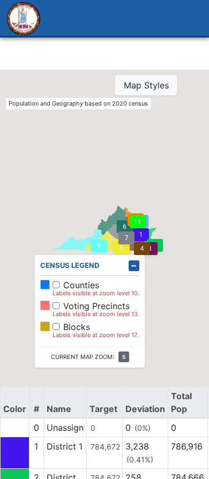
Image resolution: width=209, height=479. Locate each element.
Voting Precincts (96, 306)
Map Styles (146, 85)
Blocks (76, 326)
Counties (81, 285)
